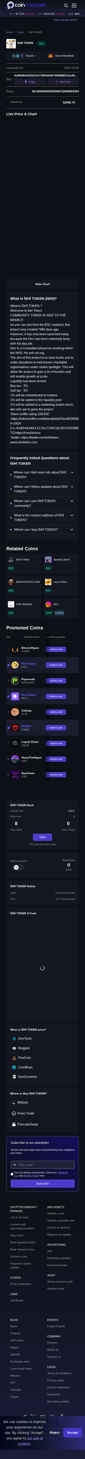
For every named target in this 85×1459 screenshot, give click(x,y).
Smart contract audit (60, 1281)
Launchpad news (21, 1368)
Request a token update (20, 1265)
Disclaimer (53, 1394)
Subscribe (42, 1183)
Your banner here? (65, 19)
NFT (13, 1382)
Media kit (53, 1349)
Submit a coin (18, 1256)
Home (9, 32)
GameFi (15, 1354)
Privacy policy (55, 1380)
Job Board (16, 1300)
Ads (49, 1251)
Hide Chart (42, 284)
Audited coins (55, 1288)
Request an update (59, 1234)
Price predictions (20, 1283)
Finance (15, 1333)
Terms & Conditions (59, 1373)
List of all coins (19, 1217)
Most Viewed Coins (22, 1249)
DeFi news (17, 1340)
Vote (42, 837)
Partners (52, 1342)
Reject (54, 1432)
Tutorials (15, 1389)
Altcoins (15, 1375)
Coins (21, 32)
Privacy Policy (31, 1175)
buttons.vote (55, 649)
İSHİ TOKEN (35, 32)
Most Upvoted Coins (23, 1242)
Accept (72, 1432)
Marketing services (59, 1258)
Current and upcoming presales (22, 1226)
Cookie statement (58, 1387)
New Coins (17, 1235)
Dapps (14, 1347)
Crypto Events (56, 1326)
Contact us (54, 1356)
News (13, 1326)
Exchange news (20, 1361)
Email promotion (57, 1265)
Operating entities (58, 1401)
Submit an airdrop (58, 1227)
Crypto (14, 1396)
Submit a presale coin (60, 1220)
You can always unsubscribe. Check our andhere (40, 1174)
